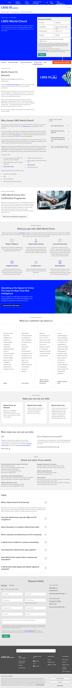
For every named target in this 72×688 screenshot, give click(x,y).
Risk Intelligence (60, 2)
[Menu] (70, 7)
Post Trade (51, 2)
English (49, 659)
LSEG (9, 2)
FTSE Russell (27, 2)
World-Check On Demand (13, 84)
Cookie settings (60, 685)
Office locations (66, 671)
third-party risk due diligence (24, 445)
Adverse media (31, 165)
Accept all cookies (60, 678)
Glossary (21, 665)
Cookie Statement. (40, 685)
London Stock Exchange (37, 2)
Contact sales (22, 668)
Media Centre (65, 664)
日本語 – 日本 (51, 662)
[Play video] (54, 77)
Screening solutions (15, 12)
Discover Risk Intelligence (22, 662)
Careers (64, 662)
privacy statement (42, 50)
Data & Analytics (18, 2)
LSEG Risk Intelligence (5, 12)
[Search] (67, 7)
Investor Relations (64, 668)
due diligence (22, 233)
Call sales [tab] (11, 585)
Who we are (65, 659)
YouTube (37, 666)
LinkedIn (37, 661)
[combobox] (46, 31)
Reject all (60, 682)
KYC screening (16, 134)
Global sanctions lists (8, 166)
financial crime (26, 126)
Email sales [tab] (4, 585)
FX (47, 2)
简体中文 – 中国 (52, 664)
